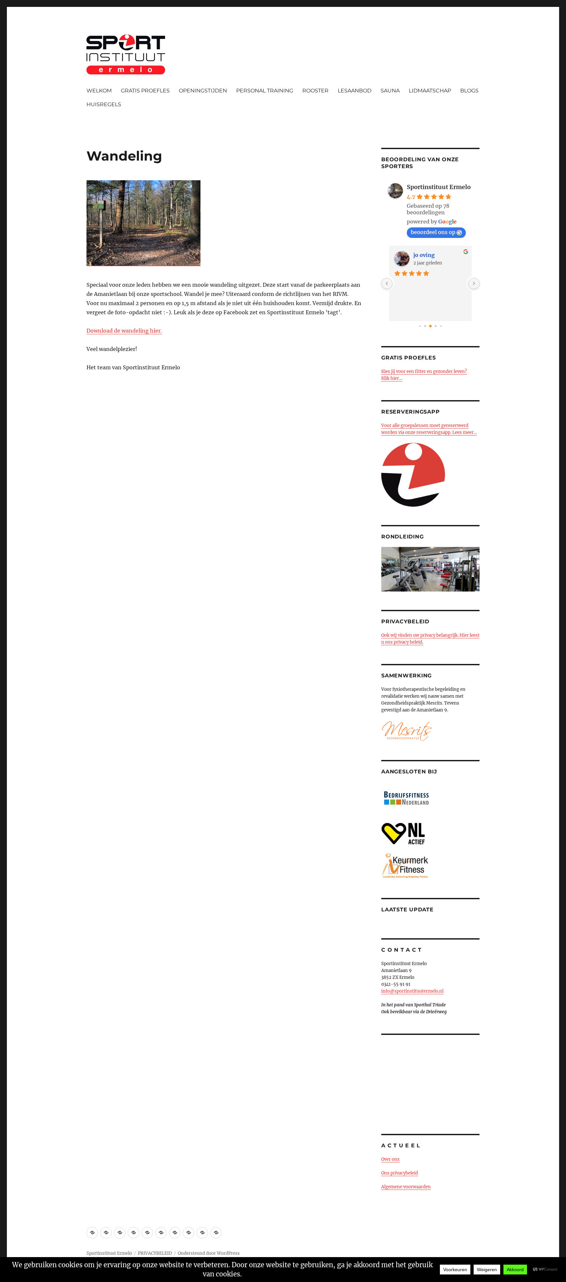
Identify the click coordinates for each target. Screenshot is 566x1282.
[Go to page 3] (430, 326)
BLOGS (469, 90)
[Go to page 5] (441, 326)
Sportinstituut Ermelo (439, 187)
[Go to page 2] (425, 326)
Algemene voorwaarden (406, 1187)
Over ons (390, 1159)
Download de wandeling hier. (124, 330)
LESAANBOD (354, 90)
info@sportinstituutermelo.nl (412, 991)
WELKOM (99, 90)
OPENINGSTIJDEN (203, 90)
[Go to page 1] (420, 326)
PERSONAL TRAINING (264, 90)
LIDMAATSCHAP (430, 90)
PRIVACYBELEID (155, 1253)
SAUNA (390, 90)
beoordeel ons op (433, 232)
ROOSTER (315, 90)
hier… (395, 378)
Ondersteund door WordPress (209, 1253)
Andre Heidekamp (437, 255)
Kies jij (388, 371)
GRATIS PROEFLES (145, 90)
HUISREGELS (103, 104)
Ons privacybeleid (399, 1173)
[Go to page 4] (436, 326)
